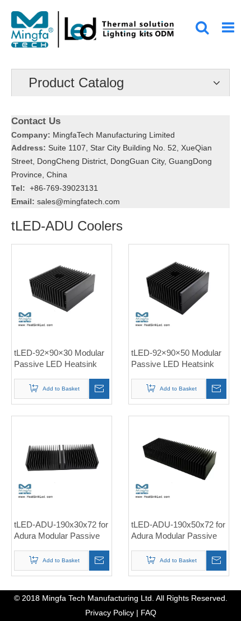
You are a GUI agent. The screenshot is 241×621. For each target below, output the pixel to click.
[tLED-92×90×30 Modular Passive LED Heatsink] (61, 293)
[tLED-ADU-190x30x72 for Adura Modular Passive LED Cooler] (61, 465)
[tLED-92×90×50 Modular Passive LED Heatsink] (178, 293)
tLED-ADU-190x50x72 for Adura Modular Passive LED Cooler (178, 531)
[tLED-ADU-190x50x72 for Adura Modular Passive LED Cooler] (178, 465)
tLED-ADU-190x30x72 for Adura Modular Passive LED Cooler (61, 531)
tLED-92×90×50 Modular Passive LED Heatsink (176, 358)
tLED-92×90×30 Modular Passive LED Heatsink (59, 358)
